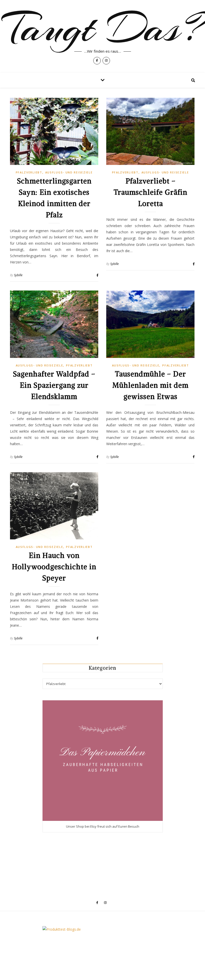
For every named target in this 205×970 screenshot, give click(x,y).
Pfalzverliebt (29, 172)
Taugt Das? (102, 28)
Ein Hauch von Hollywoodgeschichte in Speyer (54, 567)
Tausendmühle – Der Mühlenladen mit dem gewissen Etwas (150, 385)
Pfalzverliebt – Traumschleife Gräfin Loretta (150, 192)
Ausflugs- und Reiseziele (69, 172)
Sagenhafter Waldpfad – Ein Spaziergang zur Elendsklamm (54, 385)
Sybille (18, 275)
